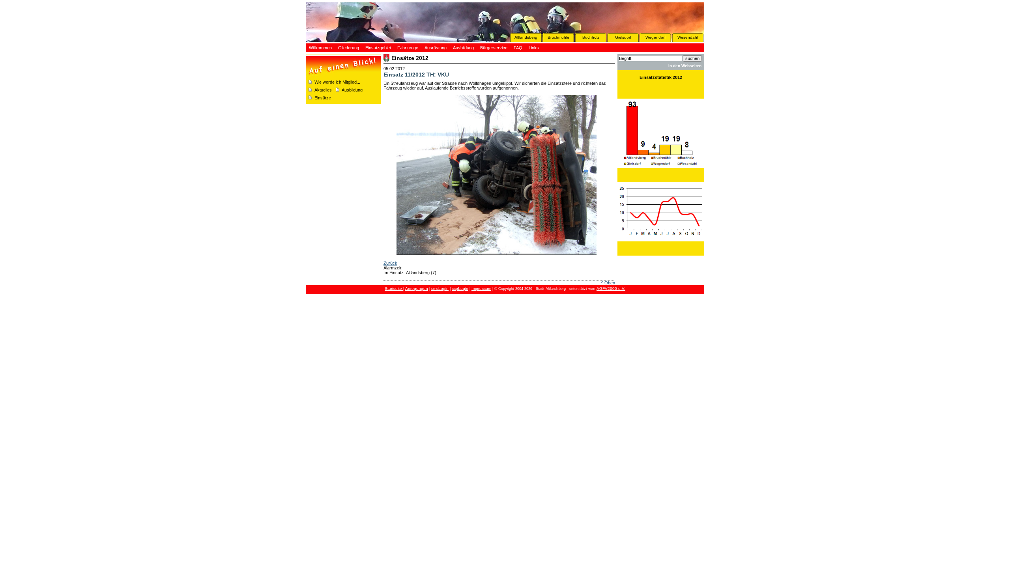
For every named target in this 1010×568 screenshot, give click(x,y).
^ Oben (608, 282)
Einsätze (322, 97)
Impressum (481, 288)
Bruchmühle (558, 37)
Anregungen (416, 288)
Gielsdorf (623, 37)
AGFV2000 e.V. (611, 288)
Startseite (394, 288)
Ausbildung (352, 90)
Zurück (390, 263)
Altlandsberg (525, 37)
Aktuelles (323, 90)
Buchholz (590, 37)
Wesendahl (687, 37)
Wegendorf (655, 37)
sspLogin (460, 288)
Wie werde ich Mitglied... (337, 82)
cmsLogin (440, 288)
